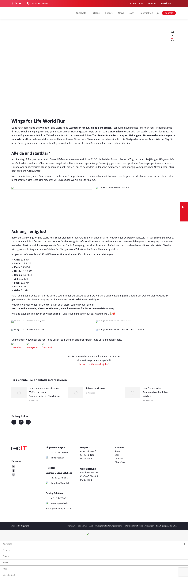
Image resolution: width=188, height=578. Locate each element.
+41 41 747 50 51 (59, 478)
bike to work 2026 (95, 388)
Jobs (131, 13)
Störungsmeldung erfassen (59, 508)
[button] (108, 526)
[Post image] (19, 392)
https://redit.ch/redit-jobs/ (94, 364)
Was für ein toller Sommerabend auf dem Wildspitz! (155, 392)
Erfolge (96, 13)
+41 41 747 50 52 (59, 498)
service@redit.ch (59, 503)
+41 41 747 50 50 (59, 452)
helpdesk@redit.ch (60, 483)
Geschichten (146, 13)
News (121, 13)
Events (108, 13)
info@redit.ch (57, 457)
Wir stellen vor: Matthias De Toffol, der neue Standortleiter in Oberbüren (44, 392)
